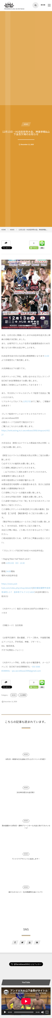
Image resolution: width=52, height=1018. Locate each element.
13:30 (46, 356)
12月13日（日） (13, 563)
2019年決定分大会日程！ (26, 792)
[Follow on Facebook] (15, 942)
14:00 (8, 571)
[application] (26, 1001)
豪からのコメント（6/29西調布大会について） (26, 892)
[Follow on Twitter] (22, 942)
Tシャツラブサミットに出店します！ (26, 859)
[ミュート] (42, 1012)
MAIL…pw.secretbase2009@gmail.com (23, 670)
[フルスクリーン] (47, 1012)
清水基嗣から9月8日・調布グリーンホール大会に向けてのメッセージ (26, 826)
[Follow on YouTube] (30, 942)
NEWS (26, 124)
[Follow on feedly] (37, 942)
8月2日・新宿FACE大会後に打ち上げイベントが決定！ (26, 759)
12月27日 (27, 401)
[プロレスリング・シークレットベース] (9, 5)
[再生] (5, 1012)
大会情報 (23, 695)
